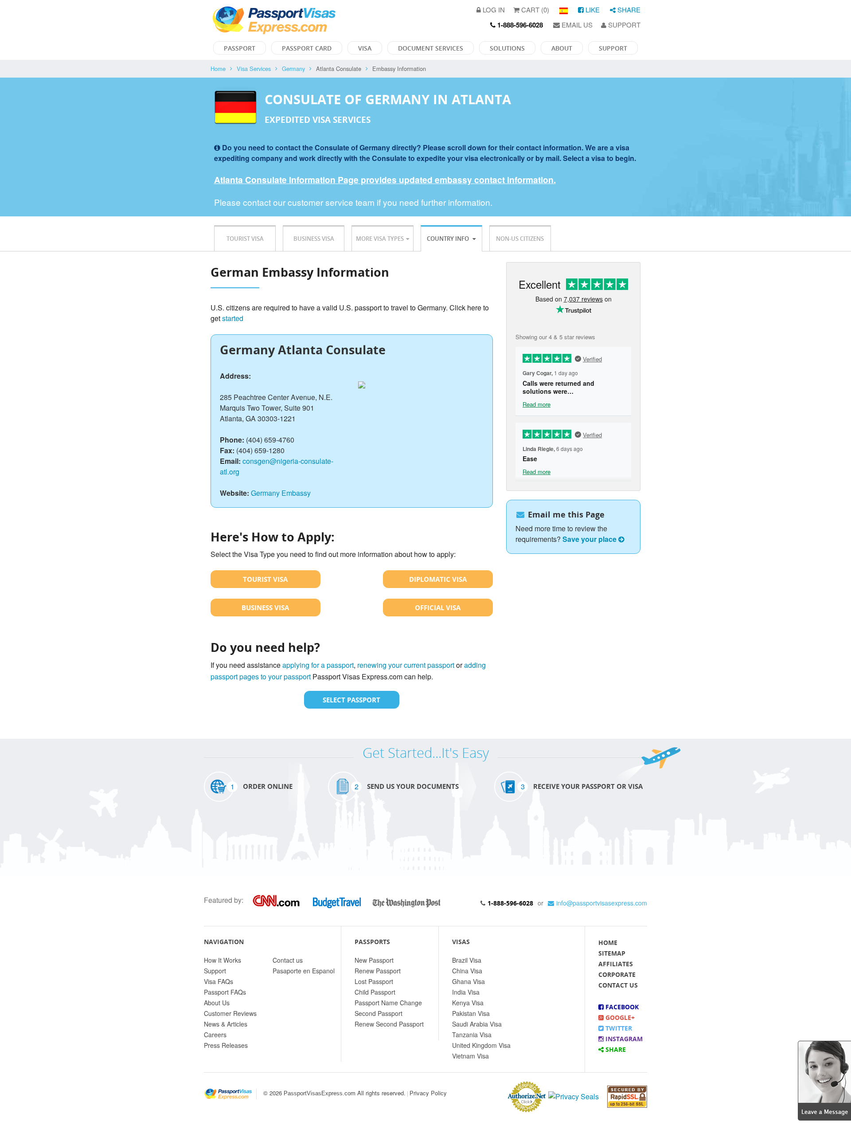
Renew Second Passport (389, 1023)
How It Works (222, 960)
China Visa (467, 970)
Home (218, 68)
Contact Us (618, 985)
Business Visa (313, 239)
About (561, 48)
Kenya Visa (468, 1002)
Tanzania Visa (472, 1034)
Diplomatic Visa (438, 579)
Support (623, 24)
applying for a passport (318, 665)
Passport (239, 48)
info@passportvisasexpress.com (601, 902)
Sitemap (611, 953)
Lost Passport (374, 981)
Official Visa (438, 607)
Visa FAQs (218, 981)
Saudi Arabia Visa (477, 1023)
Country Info (448, 239)
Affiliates (615, 964)
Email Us (576, 24)
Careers (215, 1034)
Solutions (507, 48)
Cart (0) (534, 9)
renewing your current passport (405, 665)
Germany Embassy (281, 493)
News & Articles (225, 1023)
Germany (293, 68)
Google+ (619, 1017)
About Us (217, 1002)
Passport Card (307, 48)
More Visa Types (380, 239)
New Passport (374, 960)
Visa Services (254, 68)
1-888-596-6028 (510, 903)
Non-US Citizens (520, 239)
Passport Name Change (388, 1002)
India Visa (466, 992)
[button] (824, 1079)
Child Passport (375, 992)
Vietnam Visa (470, 1055)
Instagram (623, 1039)
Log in (493, 9)
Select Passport (351, 699)
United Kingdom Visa (481, 1045)
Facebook (621, 1007)
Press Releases (226, 1045)
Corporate (617, 974)
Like (592, 9)
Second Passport (378, 1013)
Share (628, 9)
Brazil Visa (466, 960)
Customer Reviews (230, 1013)
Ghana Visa (468, 981)
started (232, 318)
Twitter (618, 1028)
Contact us (288, 960)
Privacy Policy (428, 1093)
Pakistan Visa (471, 1013)
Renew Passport (378, 970)
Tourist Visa (245, 239)
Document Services (430, 48)
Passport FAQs (225, 992)
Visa (364, 48)
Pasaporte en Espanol (304, 970)
